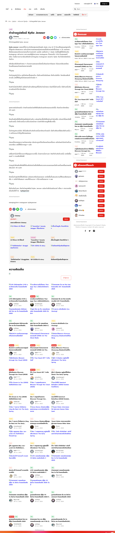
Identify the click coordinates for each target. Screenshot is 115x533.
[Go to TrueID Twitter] (89, 232)
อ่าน (25, 9)
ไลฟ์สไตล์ (76, 15)
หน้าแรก (31, 15)
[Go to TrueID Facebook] (85, 232)
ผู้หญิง (14, 21)
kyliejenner (24, 190)
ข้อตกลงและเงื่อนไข (79, 225)
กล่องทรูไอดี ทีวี (88, 4)
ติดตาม (66, 219)
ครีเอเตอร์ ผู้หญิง (23, 21)
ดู (11, 9)
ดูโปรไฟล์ (13, 219)
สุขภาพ (59, 15)
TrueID (11, 3)
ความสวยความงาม (42, 15)
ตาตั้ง (35, 9)
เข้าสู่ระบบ (104, 4)
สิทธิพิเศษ (18, 9)
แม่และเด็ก (67, 15)
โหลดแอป (77, 4)
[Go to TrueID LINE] (94, 232)
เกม (30, 9)
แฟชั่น (52, 15)
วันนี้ (7, 9)
